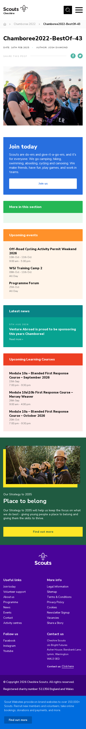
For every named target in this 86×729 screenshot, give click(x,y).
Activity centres (12, 623)
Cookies (52, 607)
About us (8, 597)
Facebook (9, 641)
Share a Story (55, 623)
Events (7, 613)
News (6, 607)
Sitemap (52, 592)
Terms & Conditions (59, 597)
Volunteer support (14, 592)
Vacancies (53, 618)
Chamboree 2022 (24, 24)
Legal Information (57, 587)
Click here (68, 666)
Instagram (9, 646)
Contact (8, 618)
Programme (10, 602)
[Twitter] (80, 55)
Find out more (43, 532)
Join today (9, 587)
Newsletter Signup (58, 613)
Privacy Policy (55, 602)
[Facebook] (73, 55)
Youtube (8, 651)
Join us (43, 184)
